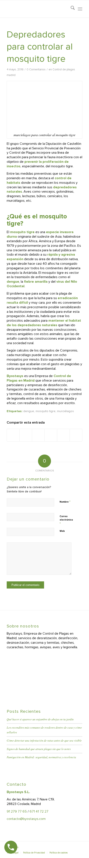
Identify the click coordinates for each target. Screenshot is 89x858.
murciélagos (65, 411)
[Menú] (80, 9)
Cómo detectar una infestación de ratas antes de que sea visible (44, 740)
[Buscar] (70, 9)
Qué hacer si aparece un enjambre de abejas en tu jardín (40, 719)
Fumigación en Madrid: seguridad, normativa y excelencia (41, 757)
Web (62, 531)
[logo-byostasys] (37, 9)
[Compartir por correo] (76, 435)
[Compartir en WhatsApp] (38, 435)
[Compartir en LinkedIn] (51, 435)
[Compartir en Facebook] (13, 435)
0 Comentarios (36, 69)
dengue (28, 411)
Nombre (65, 501)
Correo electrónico (66, 520)
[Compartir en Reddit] (63, 435)
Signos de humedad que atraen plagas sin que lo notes (39, 749)
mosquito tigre (46, 411)
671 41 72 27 (39, 811)
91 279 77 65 (17, 811)
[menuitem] (70, 9)
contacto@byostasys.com (26, 819)
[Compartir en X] (26, 435)
